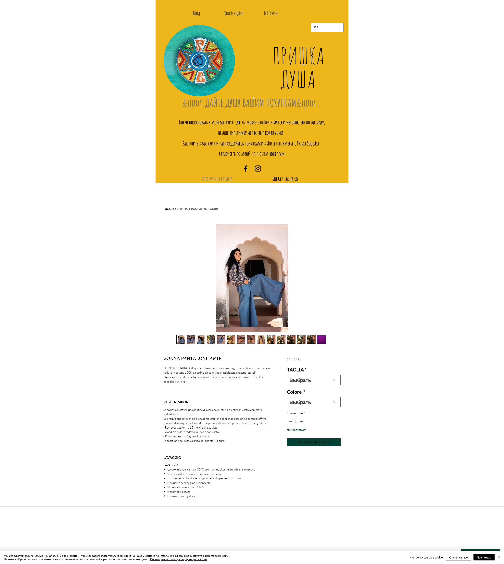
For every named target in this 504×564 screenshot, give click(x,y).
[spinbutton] (296, 421)
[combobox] (314, 380)
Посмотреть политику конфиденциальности (178, 559)
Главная (169, 209)
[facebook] (246, 168)
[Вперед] (337, 64)
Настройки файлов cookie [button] (426, 557)
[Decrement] (290, 421)
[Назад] (169, 64)
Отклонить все (458, 557)
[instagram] (258, 168)
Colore (296, 392)
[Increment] (301, 421)
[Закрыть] (499, 557)
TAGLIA (297, 369)
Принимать (484, 557)
